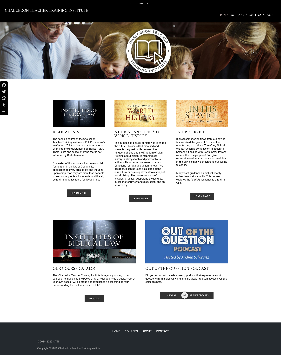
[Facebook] (4, 85)
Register (143, 3)
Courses (237, 15)
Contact (265, 15)
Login (131, 3)
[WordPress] (4, 98)
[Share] (4, 111)
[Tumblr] (4, 104)
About (251, 15)
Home (223, 15)
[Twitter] (4, 91)
